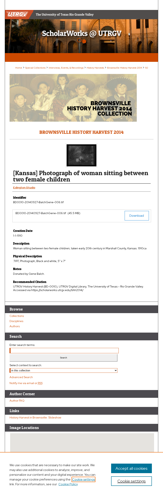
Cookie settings (83, 479)
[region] (81, 474)
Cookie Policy (68, 484)
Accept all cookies (131, 468)
